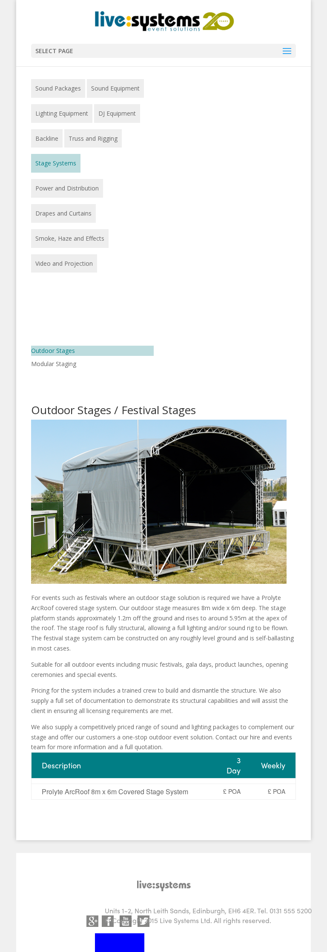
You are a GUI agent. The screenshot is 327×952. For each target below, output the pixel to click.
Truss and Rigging (93, 138)
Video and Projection (64, 263)
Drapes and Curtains (63, 213)
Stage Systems (55, 163)
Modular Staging (53, 364)
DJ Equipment (117, 113)
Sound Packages (58, 88)
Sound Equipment (115, 88)
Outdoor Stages (53, 351)
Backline (46, 138)
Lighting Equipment (61, 113)
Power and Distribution (67, 188)
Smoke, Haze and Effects (69, 238)
